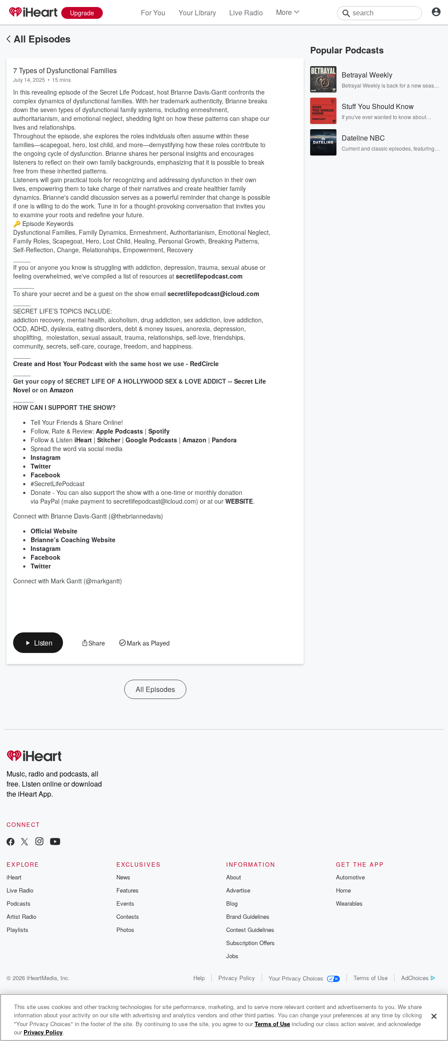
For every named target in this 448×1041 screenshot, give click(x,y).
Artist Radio (21, 916)
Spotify (159, 431)
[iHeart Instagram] (39, 842)
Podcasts (19, 903)
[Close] (434, 1016)
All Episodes (42, 39)
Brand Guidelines (248, 916)
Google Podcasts (151, 439)
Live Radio (246, 12)
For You (153, 12)
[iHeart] (33, 12)
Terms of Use (371, 978)
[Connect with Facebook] (10, 842)
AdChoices (415, 978)
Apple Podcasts (119, 431)
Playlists (17, 929)
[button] (38, 642)
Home (343, 890)
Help (199, 978)
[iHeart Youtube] (55, 842)
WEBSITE (239, 501)
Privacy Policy (236, 978)
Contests (127, 916)
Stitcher (108, 439)
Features (127, 890)
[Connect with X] (24, 842)
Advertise (238, 890)
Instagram (45, 457)
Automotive (350, 877)
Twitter (41, 466)
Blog (232, 903)
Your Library (197, 12)
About (233, 877)
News (123, 877)
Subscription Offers (250, 943)
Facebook (45, 474)
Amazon (194, 439)
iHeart (82, 439)
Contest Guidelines (250, 929)
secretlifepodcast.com (209, 276)
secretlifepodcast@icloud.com (213, 293)
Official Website (54, 530)
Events (125, 903)
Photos (125, 929)
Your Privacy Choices (296, 978)
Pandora (224, 439)
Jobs (232, 956)
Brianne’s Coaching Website (73, 539)
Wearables (349, 903)
